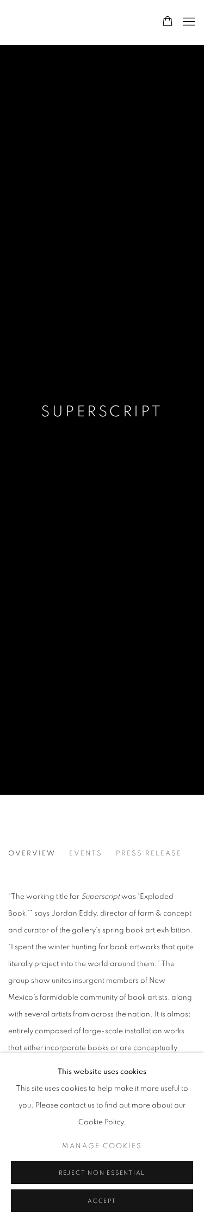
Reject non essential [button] (102, 1173)
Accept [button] (102, 1201)
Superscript (102, 412)
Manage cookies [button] (102, 1146)
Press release (149, 853)
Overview (31, 853)
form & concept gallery (73, 22)
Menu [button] (188, 22)
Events (85, 853)
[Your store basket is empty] (167, 22)
